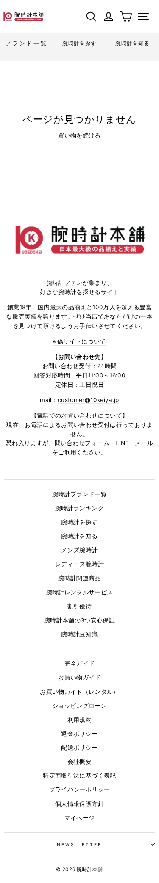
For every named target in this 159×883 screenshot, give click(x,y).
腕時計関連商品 (79, 578)
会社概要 (79, 761)
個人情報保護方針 (79, 803)
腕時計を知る (79, 536)
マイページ (79, 817)
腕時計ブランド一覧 (79, 494)
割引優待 (79, 606)
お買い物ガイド (79, 677)
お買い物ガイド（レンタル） (79, 691)
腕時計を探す (79, 522)
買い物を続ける (79, 135)
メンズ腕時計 (79, 550)
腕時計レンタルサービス (79, 592)
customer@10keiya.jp (88, 399)
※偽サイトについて (79, 341)
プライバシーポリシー (79, 789)
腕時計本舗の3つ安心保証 (79, 620)
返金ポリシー (79, 733)
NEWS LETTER (79, 844)
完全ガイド (79, 663)
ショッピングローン (79, 705)
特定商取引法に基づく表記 (79, 775)
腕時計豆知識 (79, 634)
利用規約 (79, 719)
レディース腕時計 (79, 564)
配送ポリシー (79, 747)
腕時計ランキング (79, 508)
